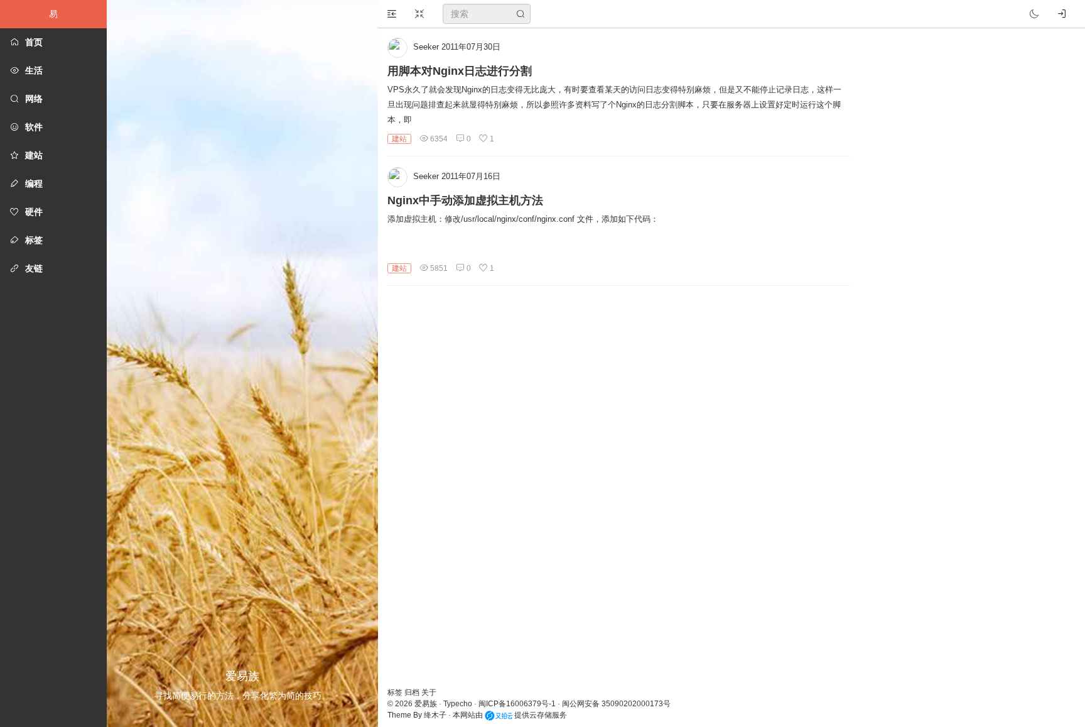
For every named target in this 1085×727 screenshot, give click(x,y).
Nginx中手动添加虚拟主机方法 (465, 200)
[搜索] (520, 14)
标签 (395, 692)
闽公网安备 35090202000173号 (616, 703)
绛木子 (435, 715)
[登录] (1062, 14)
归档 (412, 692)
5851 (438, 268)
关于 (428, 692)
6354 (438, 138)
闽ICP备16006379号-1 (517, 703)
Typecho (457, 703)
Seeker (426, 47)
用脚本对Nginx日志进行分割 (459, 71)
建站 (399, 138)
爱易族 (425, 703)
